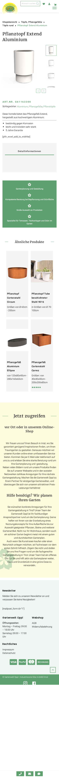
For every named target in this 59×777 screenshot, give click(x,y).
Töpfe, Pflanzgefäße (31, 22)
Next (44, 90)
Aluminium (22, 106)
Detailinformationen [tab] (29, 151)
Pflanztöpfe (49, 106)
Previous (38, 90)
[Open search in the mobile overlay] (30, 3)
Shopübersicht (9, 22)
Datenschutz (8, 653)
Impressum (8, 649)
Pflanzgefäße (35, 106)
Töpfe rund (8, 25)
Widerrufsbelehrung (42, 626)
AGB (34, 623)
